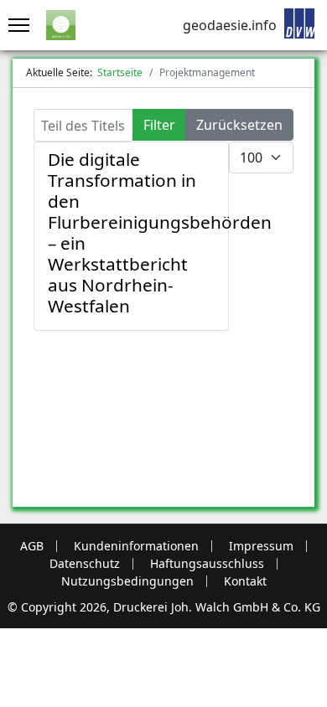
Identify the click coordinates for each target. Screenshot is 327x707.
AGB (32, 546)
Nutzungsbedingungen (127, 581)
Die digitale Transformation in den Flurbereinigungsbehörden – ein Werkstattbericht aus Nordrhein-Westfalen (160, 232)
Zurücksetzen (239, 125)
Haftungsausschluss (207, 564)
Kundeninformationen (136, 546)
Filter (159, 125)
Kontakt (245, 581)
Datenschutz (84, 564)
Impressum (261, 546)
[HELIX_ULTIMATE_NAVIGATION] (14, 25)
